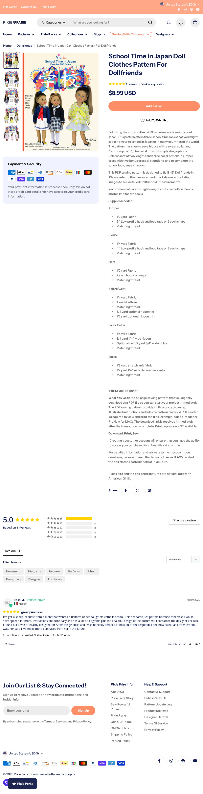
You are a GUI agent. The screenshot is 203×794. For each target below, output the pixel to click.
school (91, 571)
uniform (74, 571)
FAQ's (179, 457)
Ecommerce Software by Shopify (52, 774)
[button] (191, 644)
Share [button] (11, 644)
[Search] (150, 22)
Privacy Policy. (82, 721)
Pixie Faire (21, 774)
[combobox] (96, 22)
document (13, 571)
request (54, 571)
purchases (55, 579)
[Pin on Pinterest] (149, 490)
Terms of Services (55, 721)
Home (7, 45)
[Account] (169, 22)
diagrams (35, 571)
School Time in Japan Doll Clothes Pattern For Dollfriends (36, 635)
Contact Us (28, 7)
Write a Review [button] (186, 520)
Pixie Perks (48, 7)
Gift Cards (10, 7)
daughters (13, 579)
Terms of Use (159, 457)
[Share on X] (137, 490)
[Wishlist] (181, 22)
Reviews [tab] (10, 550)
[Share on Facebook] (125, 490)
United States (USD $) (181, 4)
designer (34, 579)
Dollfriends (24, 45)
